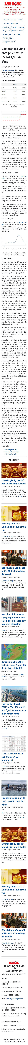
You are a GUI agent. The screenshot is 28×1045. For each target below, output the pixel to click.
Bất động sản (7, 34)
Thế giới (5, 38)
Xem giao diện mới (9, 42)
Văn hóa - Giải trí (17, 31)
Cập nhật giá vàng (7, 70)
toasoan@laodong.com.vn (14, 999)
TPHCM (4, 729)
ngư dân (21, 817)
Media (20, 20)
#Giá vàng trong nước (11, 452)
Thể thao (6, 23)
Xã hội (13, 20)
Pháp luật (6, 27)
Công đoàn (6, 31)
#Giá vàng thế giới (10, 454)
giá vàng (20, 496)
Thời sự (13, 27)
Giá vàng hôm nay (7, 536)
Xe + (11, 38)
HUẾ (2, 813)
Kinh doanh (14, 23)
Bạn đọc (21, 27)
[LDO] (14, 471)
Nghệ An (4, 630)
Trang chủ (6, 20)
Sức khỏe (17, 34)
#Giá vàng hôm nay (10, 450)
